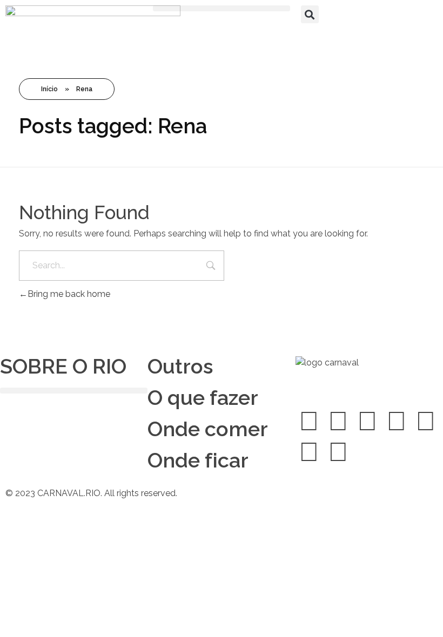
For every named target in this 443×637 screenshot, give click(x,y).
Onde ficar (198, 460)
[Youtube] (425, 421)
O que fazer (202, 397)
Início (49, 89)
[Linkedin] (396, 421)
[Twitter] (338, 421)
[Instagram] (367, 421)
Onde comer (207, 429)
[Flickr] (338, 451)
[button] (221, 8)
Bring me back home (69, 294)
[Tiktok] (309, 451)
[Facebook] (309, 421)
